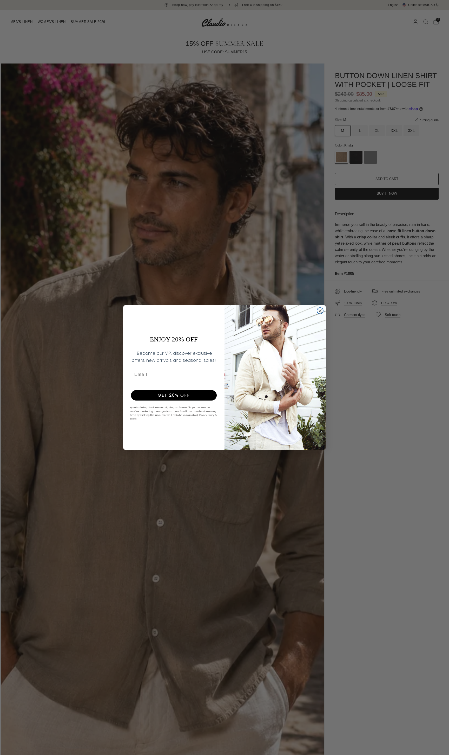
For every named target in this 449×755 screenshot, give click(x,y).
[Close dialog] (320, 311)
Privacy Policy (207, 415)
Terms (133, 418)
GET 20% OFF (174, 395)
